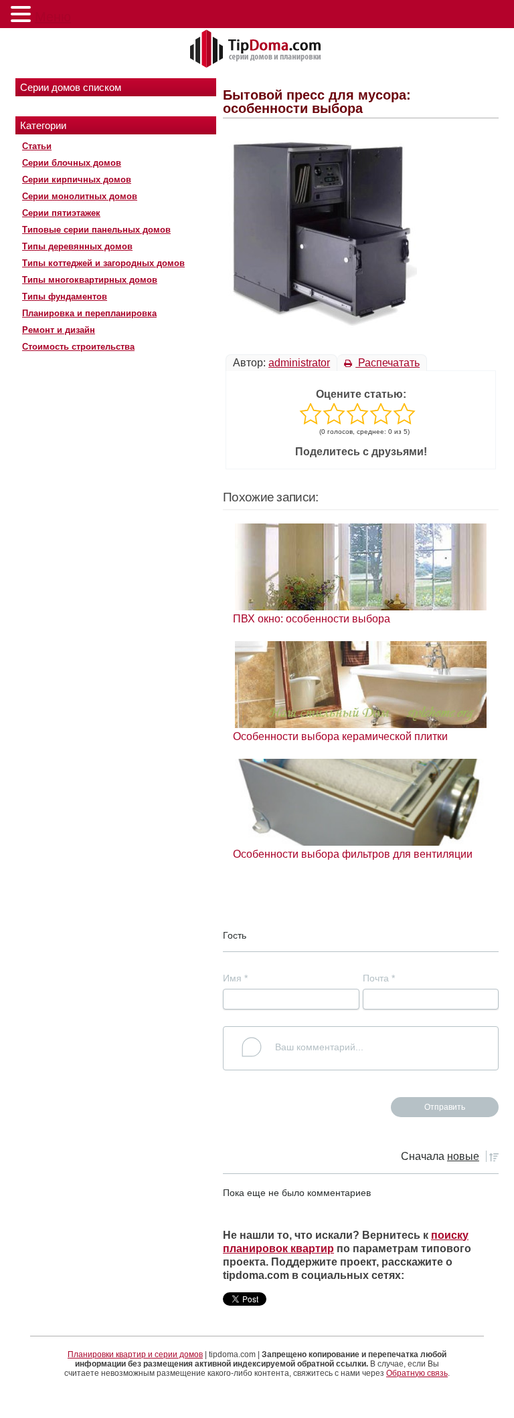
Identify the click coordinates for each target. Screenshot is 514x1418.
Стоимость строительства (78, 347)
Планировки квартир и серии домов (135, 1354)
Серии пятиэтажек (61, 213)
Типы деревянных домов (77, 246)
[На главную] (257, 49)
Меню (53, 16)
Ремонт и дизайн (58, 330)
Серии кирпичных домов (76, 179)
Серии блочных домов (71, 163)
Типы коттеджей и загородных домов (103, 263)
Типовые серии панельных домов (96, 230)
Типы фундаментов (64, 296)
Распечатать (387, 362)
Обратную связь (417, 1373)
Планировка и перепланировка (89, 313)
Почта (379, 978)
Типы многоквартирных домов (89, 280)
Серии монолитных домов (79, 196)
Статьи (37, 146)
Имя (235, 978)
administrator (299, 362)
